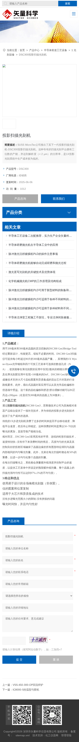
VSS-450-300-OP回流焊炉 (28, 684)
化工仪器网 (51, 735)
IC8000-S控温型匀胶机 (26, 689)
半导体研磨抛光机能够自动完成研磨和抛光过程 (37, 262)
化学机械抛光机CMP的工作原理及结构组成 (35, 281)
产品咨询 (20, 198)
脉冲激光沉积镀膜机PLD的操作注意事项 (33, 253)
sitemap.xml (23, 735)
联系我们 (59, 198)
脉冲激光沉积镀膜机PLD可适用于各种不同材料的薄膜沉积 (41, 299)
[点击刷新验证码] (38, 640)
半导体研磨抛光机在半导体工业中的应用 (33, 244)
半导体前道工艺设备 (55, 50)
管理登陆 (66, 735)
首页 (22, 50)
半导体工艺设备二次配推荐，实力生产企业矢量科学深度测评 (41, 235)
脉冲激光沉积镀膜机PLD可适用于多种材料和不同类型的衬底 (41, 308)
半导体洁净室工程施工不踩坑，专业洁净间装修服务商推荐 (41, 317)
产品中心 (34, 50)
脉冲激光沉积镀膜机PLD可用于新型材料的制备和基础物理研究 (41, 290)
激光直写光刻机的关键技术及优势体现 (31, 272)
